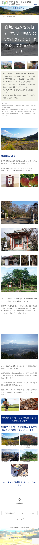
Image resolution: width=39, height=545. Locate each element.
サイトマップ (19, 519)
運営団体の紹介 (10, 513)
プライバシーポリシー (29, 513)
